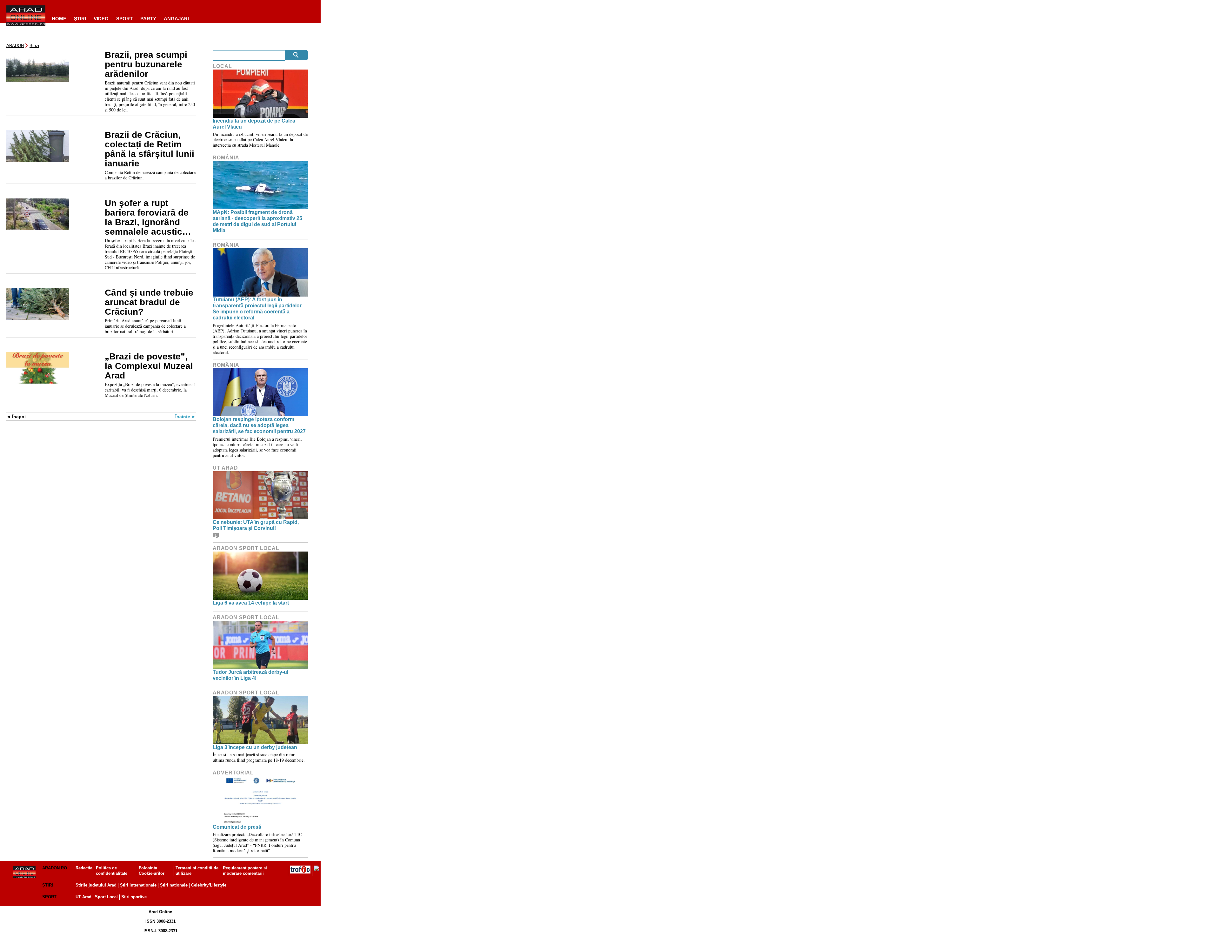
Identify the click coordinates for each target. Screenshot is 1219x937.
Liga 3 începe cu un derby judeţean (255, 747)
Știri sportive (134, 896)
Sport (124, 18)
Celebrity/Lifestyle (208, 885)
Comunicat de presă (237, 827)
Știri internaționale (138, 885)
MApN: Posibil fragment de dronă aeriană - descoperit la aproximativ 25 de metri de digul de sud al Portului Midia (257, 221)
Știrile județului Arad (96, 885)
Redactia (84, 868)
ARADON (15, 45)
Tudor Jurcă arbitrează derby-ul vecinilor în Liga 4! (250, 675)
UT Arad (225, 468)
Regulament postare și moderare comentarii (245, 871)
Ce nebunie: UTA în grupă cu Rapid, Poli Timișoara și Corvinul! (256, 525)
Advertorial (233, 772)
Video (101, 18)
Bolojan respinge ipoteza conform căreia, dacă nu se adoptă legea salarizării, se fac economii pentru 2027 (259, 425)
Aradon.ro (54, 868)
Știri (47, 885)
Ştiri (80, 18)
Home (59, 18)
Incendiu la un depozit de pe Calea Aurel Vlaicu (254, 124)
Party (148, 18)
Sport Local (106, 896)
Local (222, 66)
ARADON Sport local (246, 548)
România (226, 157)
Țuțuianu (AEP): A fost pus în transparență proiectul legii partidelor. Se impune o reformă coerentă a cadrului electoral (258, 309)
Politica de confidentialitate (111, 871)
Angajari (176, 18)
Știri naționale (174, 885)
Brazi (34, 45)
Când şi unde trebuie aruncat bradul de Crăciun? (149, 302)
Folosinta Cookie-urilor (151, 871)
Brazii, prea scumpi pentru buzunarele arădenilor (146, 64)
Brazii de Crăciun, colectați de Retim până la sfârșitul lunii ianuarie (149, 149)
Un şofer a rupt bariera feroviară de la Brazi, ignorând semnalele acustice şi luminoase (147, 217)
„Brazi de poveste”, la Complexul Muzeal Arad (149, 366)
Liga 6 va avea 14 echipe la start (251, 603)
